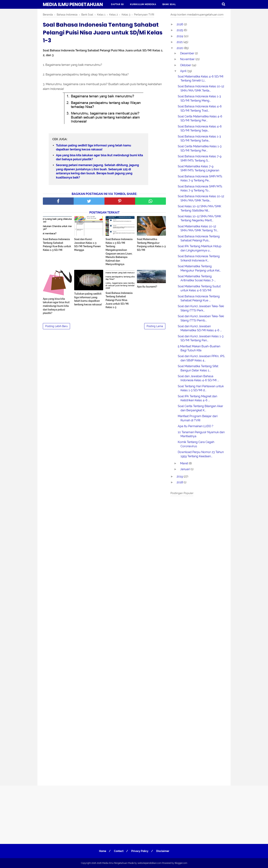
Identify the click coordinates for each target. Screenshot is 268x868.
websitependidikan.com (149, 863)
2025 (180, 30)
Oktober (186, 65)
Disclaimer (162, 851)
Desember (187, 53)
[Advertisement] (197, 640)
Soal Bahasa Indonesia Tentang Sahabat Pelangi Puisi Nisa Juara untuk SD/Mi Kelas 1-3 (119, 300)
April (183, 71)
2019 (180, 476)
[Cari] (223, 4)
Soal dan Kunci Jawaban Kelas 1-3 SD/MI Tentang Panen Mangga (87, 244)
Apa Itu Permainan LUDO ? (195, 426)
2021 (180, 42)
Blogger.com (181, 863)
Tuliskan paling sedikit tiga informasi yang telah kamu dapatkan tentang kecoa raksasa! (93, 147)
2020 (180, 48)
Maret (184, 463)
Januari (185, 469)
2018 (180, 482)
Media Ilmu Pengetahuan (73, 4)
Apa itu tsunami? (147, 286)
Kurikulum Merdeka (143, 4)
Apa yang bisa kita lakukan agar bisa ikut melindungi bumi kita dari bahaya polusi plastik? (99, 157)
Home (102, 851)
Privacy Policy (139, 851)
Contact (118, 851)
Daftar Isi (117, 4)
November (187, 59)
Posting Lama (155, 326)
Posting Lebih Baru (56, 326)
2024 (180, 36)
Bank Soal (169, 4)
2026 (180, 24)
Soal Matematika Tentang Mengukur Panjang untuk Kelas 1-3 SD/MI (151, 244)
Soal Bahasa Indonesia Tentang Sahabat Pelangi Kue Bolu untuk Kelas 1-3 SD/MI (57, 244)
